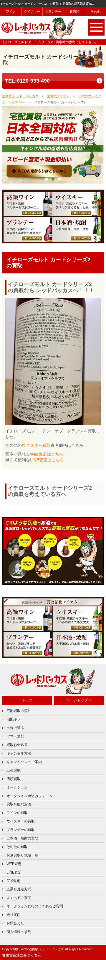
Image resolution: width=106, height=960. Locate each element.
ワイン (11, 11)
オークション (17, 787)
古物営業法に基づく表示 (21, 955)
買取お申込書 (17, 745)
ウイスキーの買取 (20, 821)
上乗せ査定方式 (18, 889)
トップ (27, 700)
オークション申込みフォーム (29, 796)
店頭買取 (13, 779)
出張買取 (13, 770)
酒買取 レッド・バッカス (20, 96)
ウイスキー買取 (36, 445)
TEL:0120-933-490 (27, 81)
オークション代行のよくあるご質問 (34, 906)
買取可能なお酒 (18, 804)
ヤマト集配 (15, 736)
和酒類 (74, 11)
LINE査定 (13, 872)
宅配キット (15, 719)
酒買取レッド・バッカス (46, 949)
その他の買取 (17, 847)
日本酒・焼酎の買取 (22, 838)
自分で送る (15, 728)
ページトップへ (79, 700)
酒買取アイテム (58, 96)
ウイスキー (32, 11)
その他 (96, 11)
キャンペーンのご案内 (24, 762)
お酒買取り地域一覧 (22, 855)
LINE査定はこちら (47, 459)
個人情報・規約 (18, 932)
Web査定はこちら (46, 454)
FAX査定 (13, 881)
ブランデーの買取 (20, 830)
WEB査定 (13, 864)
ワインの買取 (17, 813)
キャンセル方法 (18, 753)
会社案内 (13, 915)
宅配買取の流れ (18, 711)
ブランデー (53, 11)
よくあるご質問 (18, 898)
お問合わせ (15, 923)
